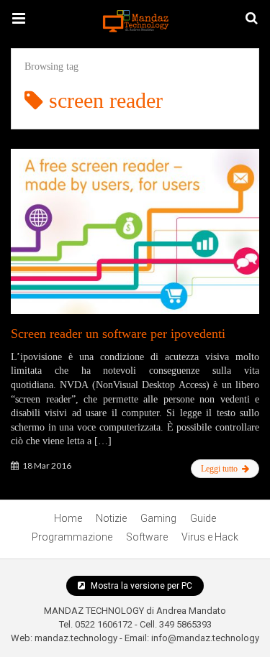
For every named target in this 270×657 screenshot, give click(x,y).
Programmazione (72, 537)
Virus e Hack (209, 537)
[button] (18, 18)
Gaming (158, 518)
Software (147, 537)
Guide (203, 518)
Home (68, 518)
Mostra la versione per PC (140, 586)
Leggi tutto (220, 469)
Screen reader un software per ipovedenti (118, 333)
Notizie (111, 518)
